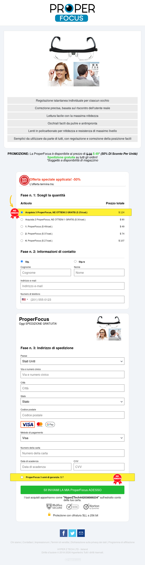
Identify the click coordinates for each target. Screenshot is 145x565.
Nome (77, 267)
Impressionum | (43, 542)
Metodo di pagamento (32, 432)
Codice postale (28, 409)
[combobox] (25, 299)
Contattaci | (29, 542)
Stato (23, 396)
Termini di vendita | (61, 542)
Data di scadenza (30, 461)
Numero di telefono (30, 294)
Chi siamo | (17, 542)
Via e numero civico (31, 369)
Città (23, 382)
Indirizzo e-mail (28, 280)
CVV (76, 461)
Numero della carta (30, 447)
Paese (24, 355)
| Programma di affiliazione (121, 542)
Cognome (26, 267)
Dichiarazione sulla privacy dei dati (89, 542)
